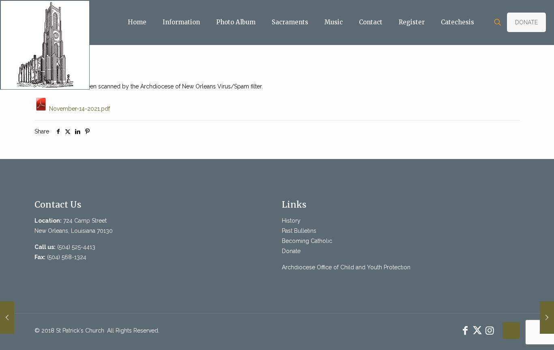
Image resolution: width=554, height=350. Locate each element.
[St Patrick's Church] (45, 45)
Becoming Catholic (307, 241)
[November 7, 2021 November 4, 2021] (7, 317)
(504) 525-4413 (76, 247)
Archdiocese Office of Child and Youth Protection (346, 267)
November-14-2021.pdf (78, 108)
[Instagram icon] (489, 330)
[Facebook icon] (465, 330)
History (291, 220)
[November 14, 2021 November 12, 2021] (547, 317)
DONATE (526, 22)
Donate (291, 251)
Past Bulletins (299, 231)
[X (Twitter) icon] (477, 330)
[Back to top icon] (511, 330)
